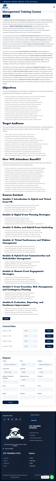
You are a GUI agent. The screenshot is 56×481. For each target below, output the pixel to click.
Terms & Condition (48, 475)
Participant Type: (24, 376)
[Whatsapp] (52, 477)
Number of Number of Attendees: (8, 377)
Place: (21, 361)
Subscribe (33, 420)
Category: (39, 361)
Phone (39, 386)
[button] (54, 7)
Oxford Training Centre (46, 20)
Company (22, 393)
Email (4, 386)
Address (39, 393)
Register (49, 331)
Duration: (39, 368)
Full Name (40, 376)
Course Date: (6, 368)
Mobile (4, 393)
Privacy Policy (38, 475)
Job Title (22, 386)
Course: (4, 361)
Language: (22, 368)
